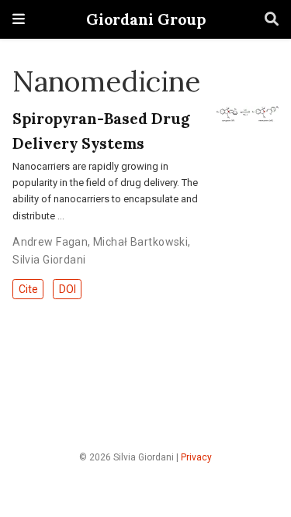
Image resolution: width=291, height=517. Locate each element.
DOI (67, 289)
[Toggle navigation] (18, 19)
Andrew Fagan (50, 242)
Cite (28, 289)
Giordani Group (146, 19)
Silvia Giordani (48, 259)
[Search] (272, 20)
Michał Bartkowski (140, 242)
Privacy (196, 457)
